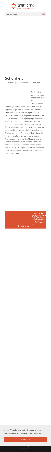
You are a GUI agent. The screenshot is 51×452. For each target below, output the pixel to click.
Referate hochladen (31, 224)
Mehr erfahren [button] (35, 433)
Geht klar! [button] (25, 440)
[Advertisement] (25, 51)
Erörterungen (12, 83)
